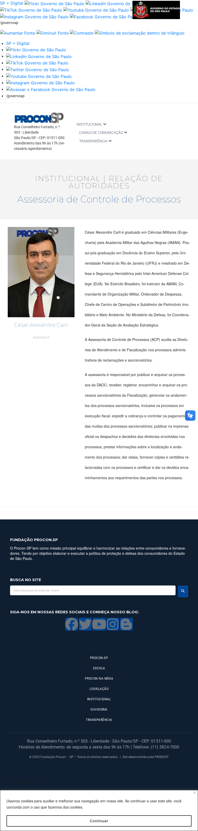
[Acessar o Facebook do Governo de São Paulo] (50, 89)
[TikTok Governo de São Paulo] (37, 62)
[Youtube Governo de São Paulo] (39, 75)
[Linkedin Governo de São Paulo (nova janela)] (118, 3)
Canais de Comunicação (101, 133)
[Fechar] (194, 792)
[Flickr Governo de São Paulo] (36, 49)
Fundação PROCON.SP (34, 539)
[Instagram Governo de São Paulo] (34, 16)
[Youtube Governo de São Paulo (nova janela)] (96, 9)
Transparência (93, 141)
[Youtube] (99, 624)
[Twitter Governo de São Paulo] (37, 69)
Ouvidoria (99, 709)
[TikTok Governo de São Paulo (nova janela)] (31, 9)
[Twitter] (85, 624)
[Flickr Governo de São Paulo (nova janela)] (54, 3)
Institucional (89, 124)
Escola (99, 668)
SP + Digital (11, 3)
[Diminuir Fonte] (52, 32)
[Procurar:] (93, 590)
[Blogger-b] (126, 624)
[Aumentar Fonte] (17, 32)
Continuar (99, 821)
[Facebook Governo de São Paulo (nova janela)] (104, 16)
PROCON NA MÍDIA (99, 678)
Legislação (99, 689)
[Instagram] (112, 624)
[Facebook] (71, 624)
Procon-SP (99, 658)
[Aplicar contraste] (81, 32)
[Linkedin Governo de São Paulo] (39, 56)
